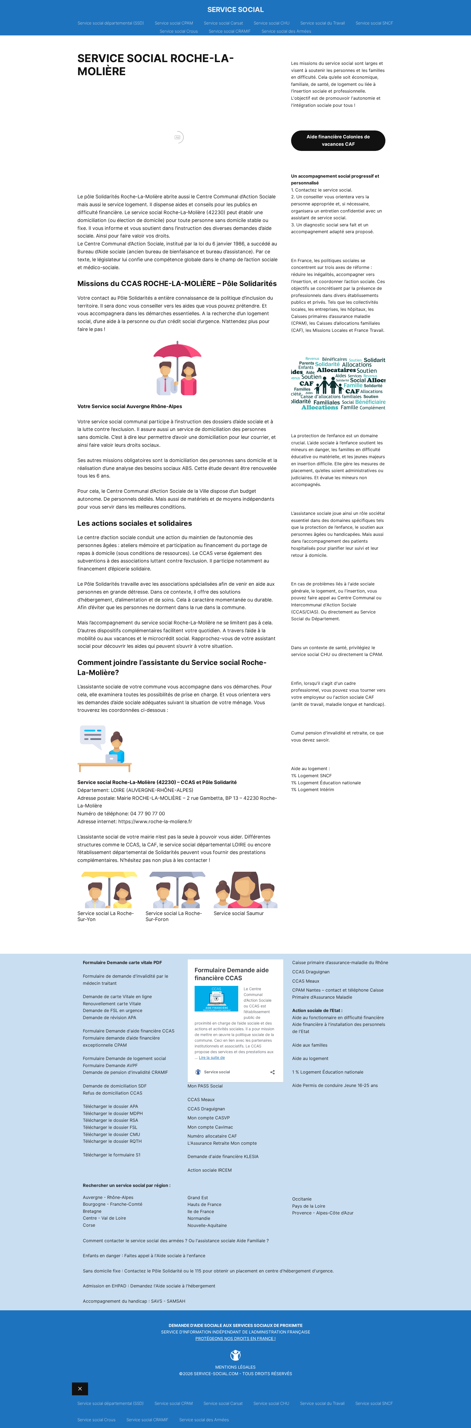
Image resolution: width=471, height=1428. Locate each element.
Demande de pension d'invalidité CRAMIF (125, 1072)
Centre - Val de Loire (104, 1218)
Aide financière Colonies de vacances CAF (338, 140)
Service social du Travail (322, 23)
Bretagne (92, 1211)
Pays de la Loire (308, 1206)
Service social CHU (271, 23)
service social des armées (157, 1240)
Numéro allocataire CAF (212, 1136)
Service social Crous (179, 31)
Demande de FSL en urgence (112, 1010)
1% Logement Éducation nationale (326, 782)
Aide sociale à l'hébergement (185, 1286)
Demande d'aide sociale (195, 1325)
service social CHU (310, 654)
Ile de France (201, 1211)
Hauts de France (204, 1204)
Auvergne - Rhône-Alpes (108, 1197)
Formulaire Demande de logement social (124, 1058)
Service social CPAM (174, 23)
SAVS (156, 1301)
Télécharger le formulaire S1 (111, 1154)
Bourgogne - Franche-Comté (112, 1204)
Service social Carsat (223, 23)
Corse (89, 1225)
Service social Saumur (239, 913)
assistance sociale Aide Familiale (231, 1240)
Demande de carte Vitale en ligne (117, 996)
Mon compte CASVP (209, 1117)
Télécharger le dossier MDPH (113, 1113)
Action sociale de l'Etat (316, 1010)
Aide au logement (310, 1058)
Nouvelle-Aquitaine (207, 1225)
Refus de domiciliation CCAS (112, 1093)
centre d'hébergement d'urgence (299, 1271)
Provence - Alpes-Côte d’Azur (323, 1213)
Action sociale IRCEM (210, 1170)
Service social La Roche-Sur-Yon (105, 916)
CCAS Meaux (201, 1099)
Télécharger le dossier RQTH (112, 1141)
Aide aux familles (309, 1045)
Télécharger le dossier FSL (110, 1127)
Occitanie (302, 1199)
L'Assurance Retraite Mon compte (222, 1143)
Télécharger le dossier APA (110, 1106)
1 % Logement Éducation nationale (327, 1072)
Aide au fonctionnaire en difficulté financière (338, 1017)
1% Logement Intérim (312, 789)
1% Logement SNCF (311, 775)
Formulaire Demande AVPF (110, 1065)
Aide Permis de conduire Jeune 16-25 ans (335, 1085)
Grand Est (198, 1197)
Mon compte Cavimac (210, 1127)
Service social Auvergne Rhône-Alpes (137, 406)
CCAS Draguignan (206, 1108)
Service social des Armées (286, 31)
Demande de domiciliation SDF (115, 1086)
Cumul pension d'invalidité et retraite (329, 733)
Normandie (199, 1218)
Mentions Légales (235, 1367)
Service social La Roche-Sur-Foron (174, 916)
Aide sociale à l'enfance (180, 1255)
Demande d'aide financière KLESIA (223, 1156)
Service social (235, 9)
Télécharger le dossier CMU (111, 1134)
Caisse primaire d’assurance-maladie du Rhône (340, 962)
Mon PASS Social (205, 1086)
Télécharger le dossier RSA (110, 1120)
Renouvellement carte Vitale (112, 1003)
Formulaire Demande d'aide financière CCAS (128, 1031)
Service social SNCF (374, 23)
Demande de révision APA (109, 1017)
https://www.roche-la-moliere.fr (155, 821)
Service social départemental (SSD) (111, 23)
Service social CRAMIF (230, 31)
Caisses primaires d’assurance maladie (330, 316)
